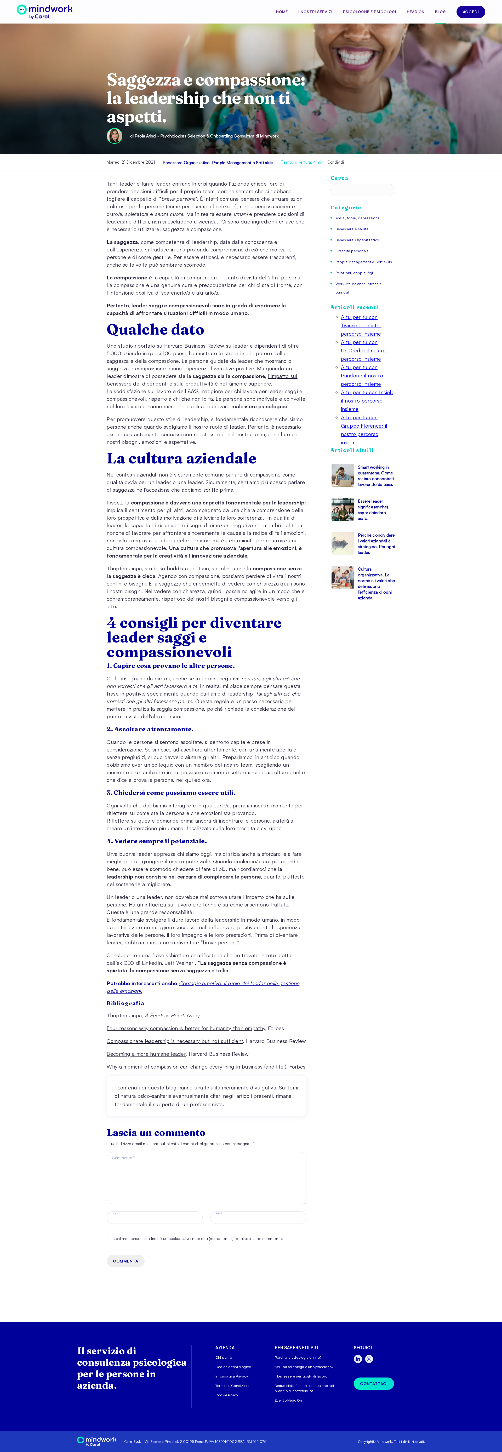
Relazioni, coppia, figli (354, 273)
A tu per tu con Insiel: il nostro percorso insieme (367, 400)
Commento (123, 1157)
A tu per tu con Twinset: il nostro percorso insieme (361, 325)
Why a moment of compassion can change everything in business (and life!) (196, 1066)
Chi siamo (223, 1357)
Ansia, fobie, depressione (357, 218)
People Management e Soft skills (242, 162)
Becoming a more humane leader (146, 1054)
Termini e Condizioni (232, 1385)
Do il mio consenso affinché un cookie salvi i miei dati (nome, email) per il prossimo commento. (198, 1238)
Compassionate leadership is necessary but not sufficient (175, 1041)
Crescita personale (352, 251)
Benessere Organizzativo (186, 162)
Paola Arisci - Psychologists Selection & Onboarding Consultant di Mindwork (206, 136)
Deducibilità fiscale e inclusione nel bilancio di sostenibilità (304, 1388)
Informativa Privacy (231, 1376)
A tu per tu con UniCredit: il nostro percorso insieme (363, 350)
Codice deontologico (233, 1366)
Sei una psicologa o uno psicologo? (304, 1366)
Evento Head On (288, 1400)
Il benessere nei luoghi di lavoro (301, 1376)
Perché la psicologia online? (298, 1357)
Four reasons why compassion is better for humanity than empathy (186, 1028)
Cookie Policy (226, 1395)
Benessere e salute (352, 229)
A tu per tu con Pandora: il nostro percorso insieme (362, 375)
